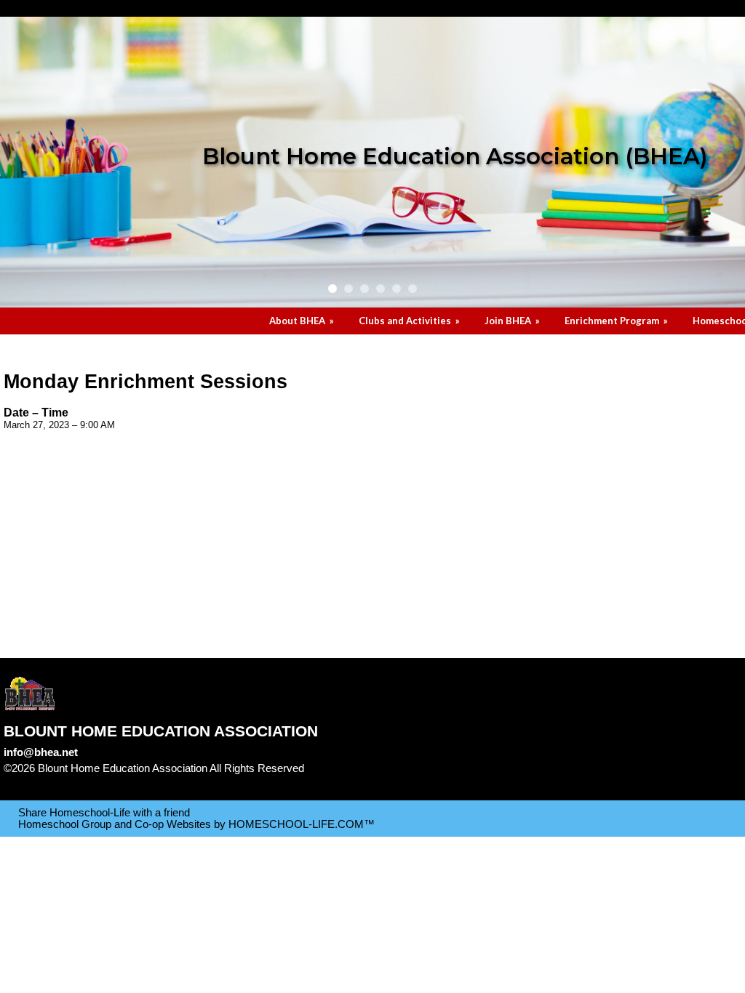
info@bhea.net (41, 752)
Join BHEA (513, 320)
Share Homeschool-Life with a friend (104, 813)
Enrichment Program (617, 320)
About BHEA (302, 320)
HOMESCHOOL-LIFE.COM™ (301, 824)
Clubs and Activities (410, 320)
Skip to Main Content (64, 780)
